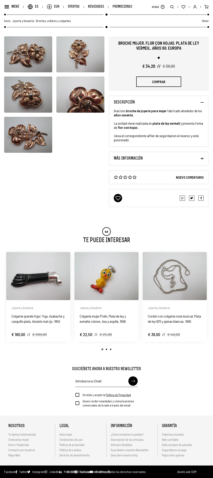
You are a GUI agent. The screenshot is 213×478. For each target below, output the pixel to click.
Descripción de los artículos (127, 439)
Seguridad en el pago (174, 450)
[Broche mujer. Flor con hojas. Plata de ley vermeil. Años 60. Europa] (28, 54)
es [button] (36, 7)
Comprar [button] (158, 82)
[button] (162, 6)
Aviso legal (65, 434)
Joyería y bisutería (23, 20)
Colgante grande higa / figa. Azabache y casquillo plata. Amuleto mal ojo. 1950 (37, 318)
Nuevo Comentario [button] (190, 177)
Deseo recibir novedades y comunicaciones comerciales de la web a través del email (108, 403)
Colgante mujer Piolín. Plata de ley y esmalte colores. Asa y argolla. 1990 (103, 318)
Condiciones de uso (71, 439)
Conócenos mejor (18, 439)
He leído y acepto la (107, 395)
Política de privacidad (71, 445)
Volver (205, 21)
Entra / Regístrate (18, 445)
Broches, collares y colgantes (53, 20)
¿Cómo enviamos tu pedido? (127, 434)
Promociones (122, 7)
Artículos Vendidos (121, 445)
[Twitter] (201, 198)
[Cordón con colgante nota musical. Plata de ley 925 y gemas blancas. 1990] (175, 276)
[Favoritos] (183, 6)
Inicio (7, 20)
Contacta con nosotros (21, 450)
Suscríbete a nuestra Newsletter (130, 450)
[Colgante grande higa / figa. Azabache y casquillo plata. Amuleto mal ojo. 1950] (38, 276)
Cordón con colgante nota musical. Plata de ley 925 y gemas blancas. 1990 (174, 318)
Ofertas (73, 7)
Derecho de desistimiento (74, 455)
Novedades (96, 7)
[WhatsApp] (182, 198)
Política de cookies (70, 450)
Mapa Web (14, 455)
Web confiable (170, 439)
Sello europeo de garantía (177, 445)
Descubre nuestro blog (124, 455)
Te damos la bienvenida (22, 434)
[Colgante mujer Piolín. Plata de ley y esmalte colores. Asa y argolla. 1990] (106, 276)
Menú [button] (15, 7)
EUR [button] (53, 6)
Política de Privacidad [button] (118, 395)
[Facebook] (191, 198)
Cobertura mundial (173, 434)
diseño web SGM (186, 472)
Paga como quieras (173, 455)
